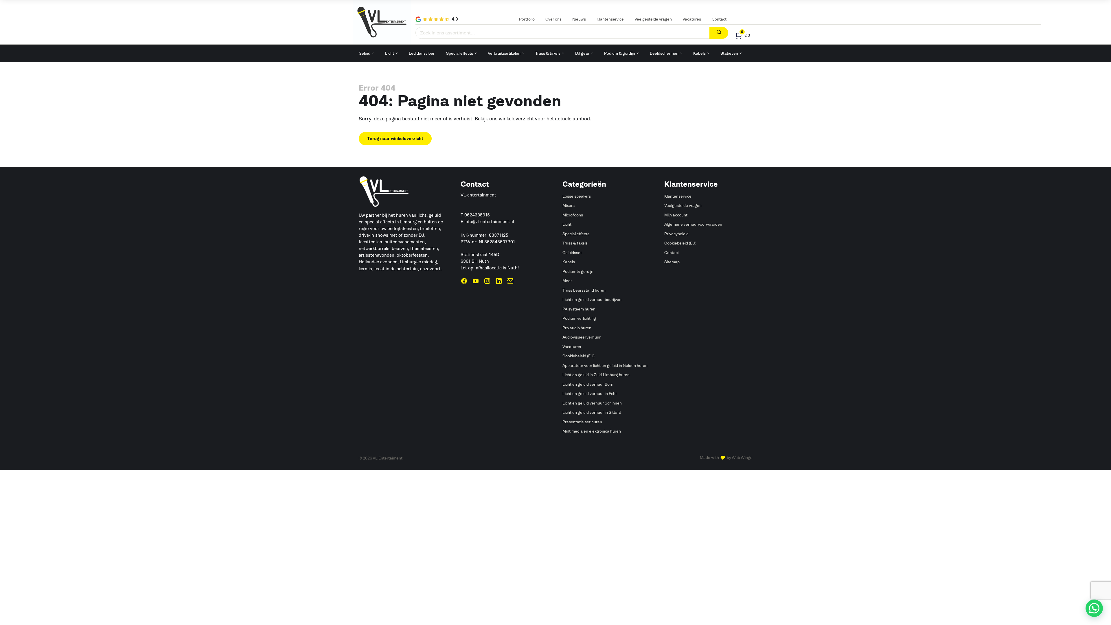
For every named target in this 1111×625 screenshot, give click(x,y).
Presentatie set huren (582, 422)
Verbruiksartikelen (504, 53)
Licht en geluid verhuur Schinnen (592, 403)
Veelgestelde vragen (653, 19)
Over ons (553, 19)
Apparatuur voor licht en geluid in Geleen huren (605, 365)
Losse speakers (576, 196)
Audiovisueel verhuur (581, 337)
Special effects (459, 53)
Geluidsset (572, 252)
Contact (719, 19)
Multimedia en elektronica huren (591, 431)
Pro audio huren (576, 328)
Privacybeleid (676, 233)
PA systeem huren (578, 309)
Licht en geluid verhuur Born (587, 384)
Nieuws (579, 19)
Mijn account (675, 215)
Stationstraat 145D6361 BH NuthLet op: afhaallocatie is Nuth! (490, 261)
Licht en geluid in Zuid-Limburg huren (596, 374)
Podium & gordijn (619, 53)
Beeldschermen (664, 53)
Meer (567, 280)
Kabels (699, 53)
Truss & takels (547, 53)
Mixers (568, 205)
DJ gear (582, 53)
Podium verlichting (579, 318)
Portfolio (527, 19)
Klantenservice (610, 19)
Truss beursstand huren (584, 290)
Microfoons (572, 215)
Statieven (729, 53)
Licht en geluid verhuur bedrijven (591, 299)
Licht (389, 53)
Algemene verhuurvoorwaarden (693, 224)
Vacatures (692, 19)
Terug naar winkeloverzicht (395, 138)
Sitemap (672, 262)
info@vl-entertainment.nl (489, 221)
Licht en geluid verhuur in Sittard (591, 412)
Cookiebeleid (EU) (578, 356)
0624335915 (477, 215)
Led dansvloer (422, 53)
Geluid (364, 53)
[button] (1094, 608)
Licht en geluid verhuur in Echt (589, 393)
